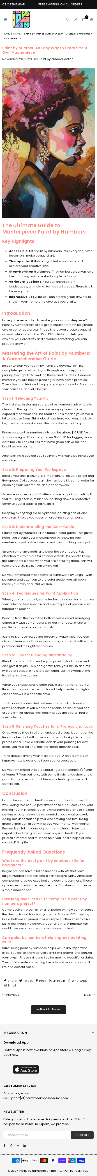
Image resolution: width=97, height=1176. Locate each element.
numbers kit (24, 325)
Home (6, 33)
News (16, 33)
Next (87, 995)
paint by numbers (45, 365)
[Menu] (5, 19)
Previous (12, 995)
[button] (84, 19)
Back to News (49, 1009)
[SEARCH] (68, 19)
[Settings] (91, 19)
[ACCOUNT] (76, 19)
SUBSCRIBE (82, 1135)
